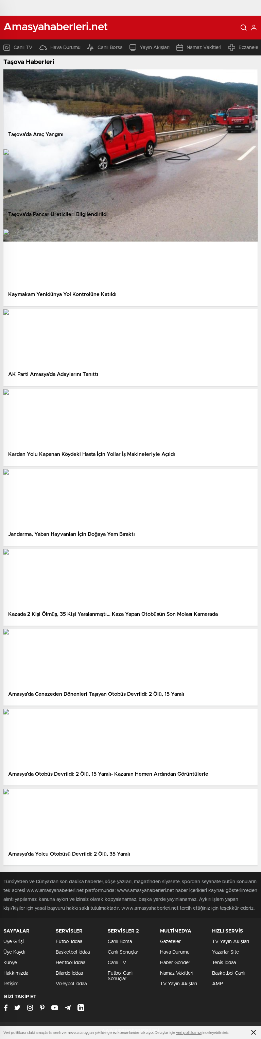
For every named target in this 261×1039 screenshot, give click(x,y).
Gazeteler (170, 941)
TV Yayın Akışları (178, 984)
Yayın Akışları (155, 47)
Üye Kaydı (14, 952)
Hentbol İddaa (70, 962)
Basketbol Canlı (228, 973)
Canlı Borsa (110, 47)
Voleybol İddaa (71, 984)
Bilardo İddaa (69, 973)
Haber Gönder (175, 962)
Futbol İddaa (69, 941)
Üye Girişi (13, 941)
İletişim (10, 984)
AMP (217, 984)
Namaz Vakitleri (204, 47)
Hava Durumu (65, 47)
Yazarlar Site (225, 952)
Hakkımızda (15, 973)
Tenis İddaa (224, 962)
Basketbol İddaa (73, 952)
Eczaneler (249, 47)
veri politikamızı (189, 1033)
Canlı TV (23, 47)
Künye (10, 962)
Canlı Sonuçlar (123, 952)
